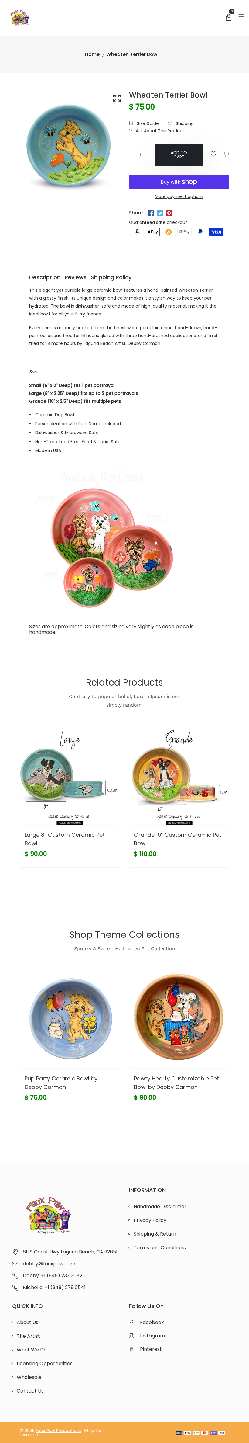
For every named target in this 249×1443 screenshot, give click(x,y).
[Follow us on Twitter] (159, 213)
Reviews (76, 278)
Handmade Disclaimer (160, 1206)
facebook (152, 1322)
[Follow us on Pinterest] (168, 213)
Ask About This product (160, 131)
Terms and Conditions (160, 1247)
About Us (27, 1322)
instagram (152, 1335)
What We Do (32, 1349)
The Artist (28, 1336)
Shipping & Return (155, 1233)
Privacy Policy (150, 1220)
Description (44, 278)
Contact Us (30, 1390)
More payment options (179, 196)
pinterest (151, 1349)
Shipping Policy (111, 278)
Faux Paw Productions (58, 1430)
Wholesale (29, 1377)
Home (92, 54)
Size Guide (147, 123)
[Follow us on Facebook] (151, 213)
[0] (228, 18)
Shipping (184, 123)
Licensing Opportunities (45, 1363)
